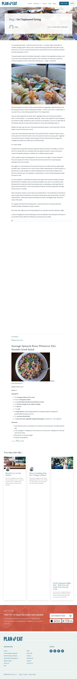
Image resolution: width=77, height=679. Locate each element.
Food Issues (64, 27)
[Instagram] (62, 651)
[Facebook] (51, 651)
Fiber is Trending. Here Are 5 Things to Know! (38, 474)
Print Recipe (14, 337)
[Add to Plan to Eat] (17, 340)
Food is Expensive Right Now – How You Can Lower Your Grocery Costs (62, 586)
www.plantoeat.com (17, 383)
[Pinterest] (58, 651)
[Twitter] (54, 651)
